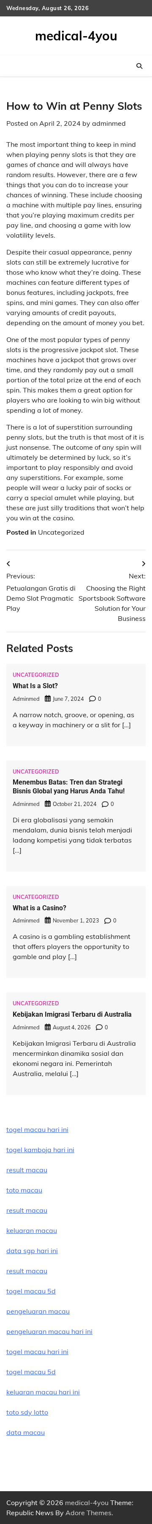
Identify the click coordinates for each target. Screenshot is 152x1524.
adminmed (109, 123)
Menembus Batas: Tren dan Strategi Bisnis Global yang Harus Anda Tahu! (69, 786)
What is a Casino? (39, 908)
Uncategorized (61, 532)
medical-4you (76, 36)
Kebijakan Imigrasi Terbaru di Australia (72, 1014)
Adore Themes (88, 1512)
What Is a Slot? (35, 686)
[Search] (139, 66)
